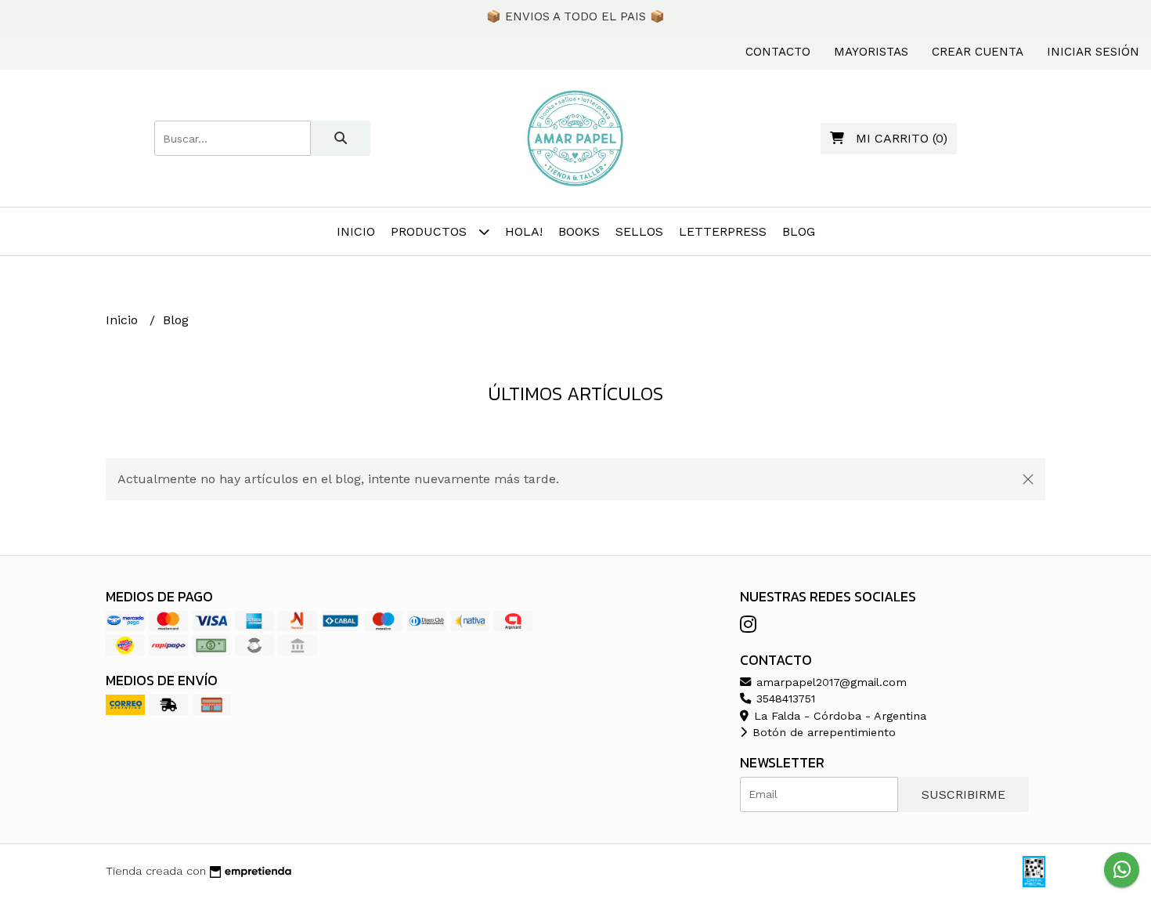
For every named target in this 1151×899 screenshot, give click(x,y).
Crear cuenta (977, 52)
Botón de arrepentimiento (822, 732)
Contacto (777, 52)
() (901, 138)
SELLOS (639, 231)
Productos (431, 231)
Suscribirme (963, 794)
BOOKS (579, 231)
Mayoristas (871, 52)
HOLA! (524, 231)
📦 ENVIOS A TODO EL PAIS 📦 (575, 16)
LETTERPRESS (723, 231)
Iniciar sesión (1093, 52)
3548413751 (783, 698)
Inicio (356, 231)
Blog (798, 231)
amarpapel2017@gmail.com (829, 682)
